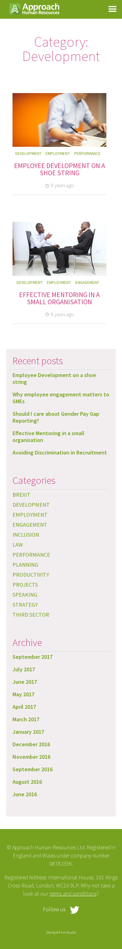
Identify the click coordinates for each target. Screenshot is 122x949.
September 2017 (33, 656)
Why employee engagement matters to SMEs (61, 398)
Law (18, 544)
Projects (25, 584)
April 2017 (24, 706)
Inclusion (26, 534)
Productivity (31, 574)
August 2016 (27, 781)
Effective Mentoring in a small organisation (59, 298)
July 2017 (24, 669)
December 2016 (31, 744)
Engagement (87, 282)
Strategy (25, 604)
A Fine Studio (66, 932)
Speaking (25, 594)
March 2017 (26, 719)
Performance (87, 153)
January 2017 (28, 731)
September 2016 (33, 769)
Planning (25, 564)
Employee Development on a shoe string (59, 169)
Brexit (21, 494)
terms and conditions (72, 893)
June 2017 (25, 681)
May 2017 (23, 694)
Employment (58, 153)
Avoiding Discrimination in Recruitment (60, 452)
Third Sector (31, 614)
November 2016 (31, 756)
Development (28, 153)
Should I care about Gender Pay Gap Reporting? (56, 417)
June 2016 (25, 794)
